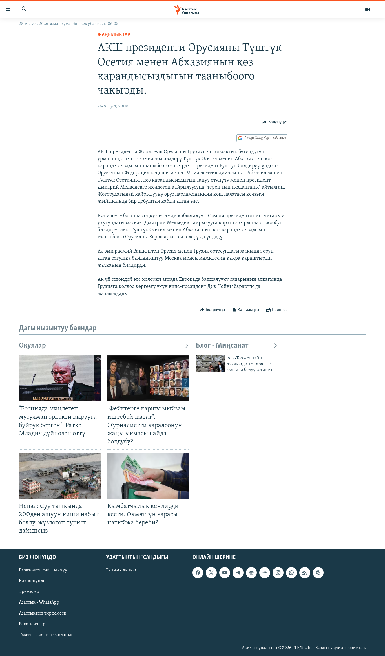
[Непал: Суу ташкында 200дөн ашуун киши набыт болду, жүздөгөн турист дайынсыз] (60, 476)
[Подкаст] (318, 572)
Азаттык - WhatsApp (39, 602)
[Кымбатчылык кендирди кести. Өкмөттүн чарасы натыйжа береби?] (148, 476)
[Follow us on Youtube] (224, 572)
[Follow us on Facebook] (198, 572)
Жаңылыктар (114, 34)
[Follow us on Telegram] (238, 572)
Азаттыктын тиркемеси (43, 613)
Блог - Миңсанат (222, 346)
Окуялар (32, 346)
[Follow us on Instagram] (278, 572)
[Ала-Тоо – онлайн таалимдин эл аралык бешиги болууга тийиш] (210, 363)
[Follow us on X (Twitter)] (211, 572)
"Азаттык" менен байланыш (47, 634)
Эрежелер (29, 591)
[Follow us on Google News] (251, 572)
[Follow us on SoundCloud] (264, 572)
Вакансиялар (32, 624)
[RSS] (304, 572)
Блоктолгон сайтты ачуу (43, 570)
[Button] (274, 122)
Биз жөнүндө (32, 581)
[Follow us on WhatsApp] (291, 572)
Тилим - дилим (121, 570)
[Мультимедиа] (367, 10)
